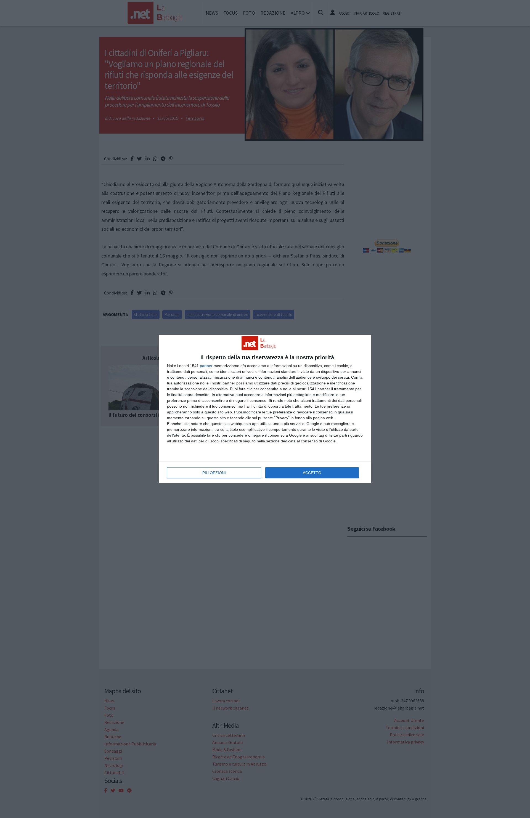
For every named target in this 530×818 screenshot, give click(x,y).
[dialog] (265, 409)
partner (206, 366)
